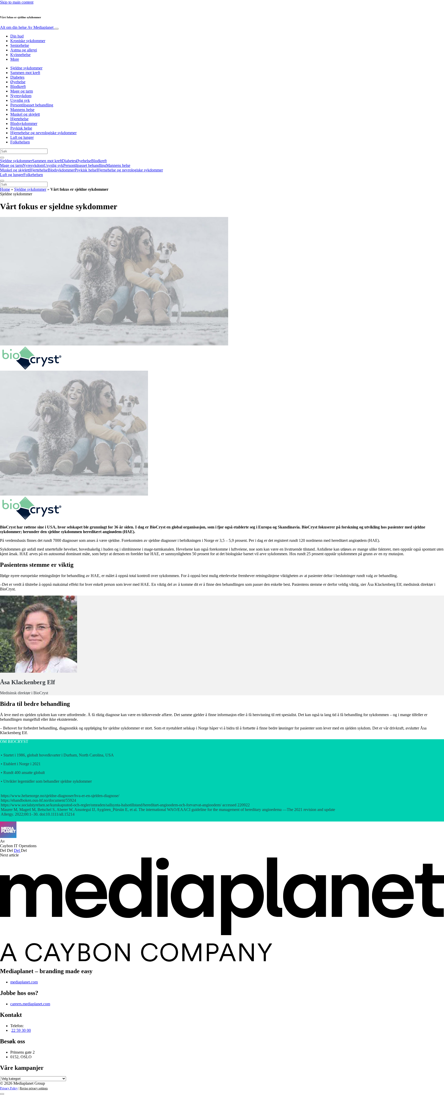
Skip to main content (16, 2)
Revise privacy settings (34, 1088)
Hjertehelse (19, 119)
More (14, 59)
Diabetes (17, 77)
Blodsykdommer (23, 123)
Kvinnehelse (20, 54)
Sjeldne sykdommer (26, 68)
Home (5, 189)
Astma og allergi (23, 50)
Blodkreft (18, 86)
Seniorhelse (19, 45)
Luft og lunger (22, 137)
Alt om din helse (26, 27)
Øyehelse (17, 82)
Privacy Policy (9, 1088)
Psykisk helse (21, 128)
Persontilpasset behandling (31, 105)
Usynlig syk (20, 100)
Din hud (17, 36)
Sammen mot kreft (25, 72)
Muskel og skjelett (25, 114)
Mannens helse (22, 109)
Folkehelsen (20, 142)
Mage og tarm (21, 91)
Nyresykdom (20, 96)
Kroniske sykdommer (27, 41)
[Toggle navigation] (56, 29)
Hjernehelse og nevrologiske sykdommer (43, 133)
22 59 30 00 (21, 1030)
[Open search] (2, 157)
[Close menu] (2, 180)
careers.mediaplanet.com (30, 1004)
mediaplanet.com (24, 982)
